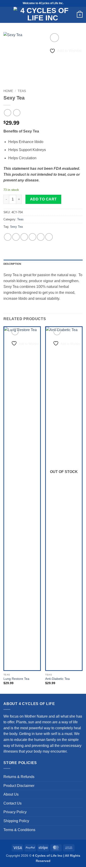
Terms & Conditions (19, 830)
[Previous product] (16, 112)
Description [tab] (12, 263)
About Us (11, 794)
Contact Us (12, 803)
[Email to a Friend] (32, 237)
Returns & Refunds (18, 777)
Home (8, 91)
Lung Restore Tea (16, 679)
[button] (5, 15)
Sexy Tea (16, 226)
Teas (22, 91)
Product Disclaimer (18, 786)
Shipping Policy (16, 821)
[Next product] (7, 112)
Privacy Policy (15, 812)
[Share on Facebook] (16, 237)
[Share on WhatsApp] (7, 237)
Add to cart (43, 199)
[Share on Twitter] (24, 237)
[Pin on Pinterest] (40, 237)
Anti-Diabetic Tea (57, 679)
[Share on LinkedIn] (49, 237)
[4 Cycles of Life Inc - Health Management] (42, 15)
